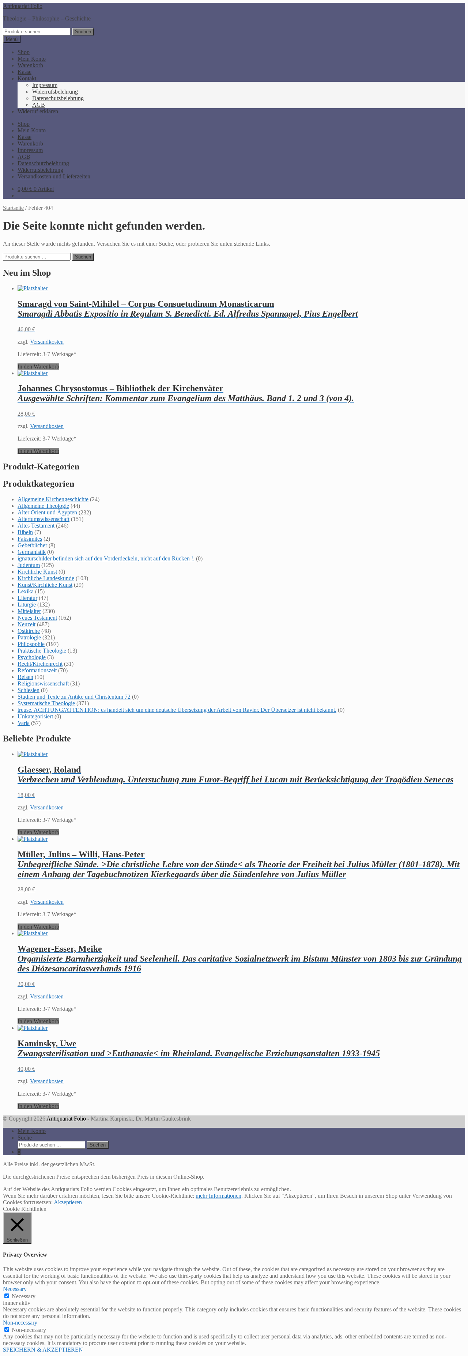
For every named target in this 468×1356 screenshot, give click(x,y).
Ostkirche (29, 631)
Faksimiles (30, 539)
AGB (38, 105)
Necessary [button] (15, 1289)
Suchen (83, 31)
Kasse (24, 72)
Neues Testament (37, 618)
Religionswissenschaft (43, 683)
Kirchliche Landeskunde (46, 578)
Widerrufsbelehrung (55, 91)
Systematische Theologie (46, 703)
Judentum (29, 565)
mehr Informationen (218, 1196)
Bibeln (25, 532)
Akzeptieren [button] (68, 1202)
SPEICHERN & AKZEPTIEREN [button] (43, 1349)
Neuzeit (26, 624)
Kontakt (27, 78)
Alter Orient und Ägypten (47, 512)
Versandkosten (47, 342)
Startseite (13, 208)
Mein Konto (32, 59)
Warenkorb (30, 65)
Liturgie (27, 604)
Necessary (23, 1296)
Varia (24, 723)
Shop (24, 52)
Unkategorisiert (35, 716)
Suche (25, 1137)
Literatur (27, 598)
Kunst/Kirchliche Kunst (45, 585)
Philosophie (31, 644)
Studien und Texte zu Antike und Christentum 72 (74, 697)
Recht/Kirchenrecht (40, 664)
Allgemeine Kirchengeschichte (53, 499)
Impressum (44, 85)
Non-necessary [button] (20, 1322)
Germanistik (32, 552)
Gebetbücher (32, 545)
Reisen (25, 677)
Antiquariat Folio (22, 6)
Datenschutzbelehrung (58, 98)
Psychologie (32, 657)
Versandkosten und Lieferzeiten (54, 176)
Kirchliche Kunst (37, 572)
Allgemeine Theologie (43, 506)
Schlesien (28, 690)
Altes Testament (36, 525)
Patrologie (29, 637)
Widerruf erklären (38, 111)
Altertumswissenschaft (43, 519)
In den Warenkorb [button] (38, 366)
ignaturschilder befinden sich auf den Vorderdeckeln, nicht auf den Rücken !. (106, 558)
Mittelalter (29, 611)
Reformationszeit (37, 670)
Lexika (26, 591)
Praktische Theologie (42, 650)
